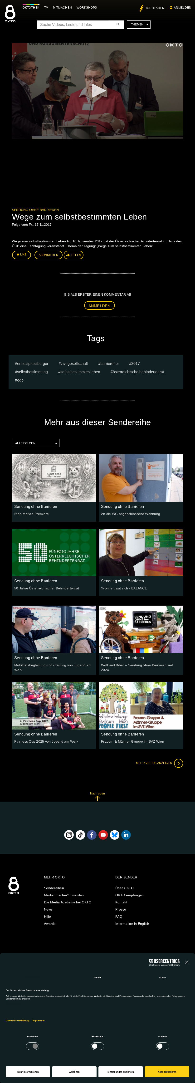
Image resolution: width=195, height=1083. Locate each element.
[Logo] (174, 45)
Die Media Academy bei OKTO (68, 902)
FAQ (118, 916)
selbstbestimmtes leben (80, 372)
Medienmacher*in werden (64, 895)
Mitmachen (62, 7)
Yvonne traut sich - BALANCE (124, 588)
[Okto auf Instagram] (69, 835)
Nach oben (97, 793)
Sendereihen (54, 888)
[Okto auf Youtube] (103, 835)
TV (46, 7)
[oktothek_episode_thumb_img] (54, 478)
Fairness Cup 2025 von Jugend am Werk (46, 741)
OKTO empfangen (129, 895)
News (48, 909)
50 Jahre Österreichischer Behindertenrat (46, 588)
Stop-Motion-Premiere (31, 514)
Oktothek (31, 7)
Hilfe (47, 916)
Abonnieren (48, 255)
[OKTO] (10, 18)
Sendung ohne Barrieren (35, 210)
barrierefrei (109, 364)
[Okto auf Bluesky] (114, 835)
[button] (97, 90)
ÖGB (20, 380)
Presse (120, 909)
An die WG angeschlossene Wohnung (130, 514)
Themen (137, 24)
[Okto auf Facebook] (92, 835)
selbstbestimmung (32, 372)
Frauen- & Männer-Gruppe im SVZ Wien (132, 741)
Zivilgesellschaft (74, 364)
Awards (50, 924)
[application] (97, 91)
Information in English (132, 924)
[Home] (13, 894)
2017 (135, 364)
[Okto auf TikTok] (80, 835)
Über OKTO (124, 888)
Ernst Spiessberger (32, 364)
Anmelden (99, 306)
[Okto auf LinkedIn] (126, 835)
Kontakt (121, 902)
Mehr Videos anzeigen (154, 763)
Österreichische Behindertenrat (138, 372)
